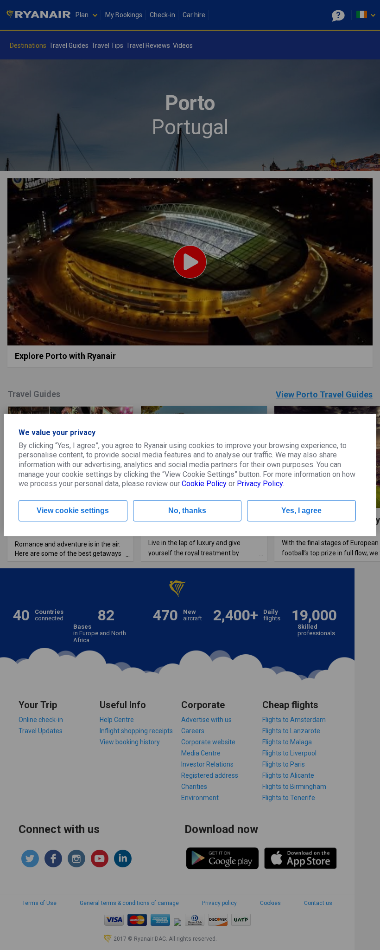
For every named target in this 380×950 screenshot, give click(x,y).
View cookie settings (73, 510)
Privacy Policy (260, 483)
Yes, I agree (301, 510)
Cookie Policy (204, 483)
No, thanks (187, 510)
